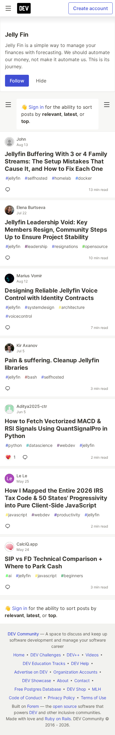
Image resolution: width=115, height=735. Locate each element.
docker (83, 178)
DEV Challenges (45, 654)
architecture (72, 307)
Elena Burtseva (31, 207)
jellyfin (13, 178)
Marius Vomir (29, 275)
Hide (41, 81)
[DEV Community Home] (24, 8)
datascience (39, 445)
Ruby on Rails (58, 718)
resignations (65, 246)
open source (65, 706)
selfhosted (36, 178)
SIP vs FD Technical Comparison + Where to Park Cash (54, 562)
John (21, 139)
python (14, 445)
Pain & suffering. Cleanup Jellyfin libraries (52, 364)
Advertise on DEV (30, 671)
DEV (33, 712)
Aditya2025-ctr (32, 406)
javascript (16, 514)
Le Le (22, 475)
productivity (67, 514)
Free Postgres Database (37, 689)
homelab (61, 178)
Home (18, 654)
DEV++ (73, 654)
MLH (96, 689)
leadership (36, 246)
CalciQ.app (27, 543)
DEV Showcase (36, 680)
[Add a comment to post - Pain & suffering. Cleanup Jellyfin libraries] (9, 388)
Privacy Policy (61, 697)
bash (31, 376)
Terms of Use (93, 697)
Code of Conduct (25, 697)
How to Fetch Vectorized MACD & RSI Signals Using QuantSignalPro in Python (56, 428)
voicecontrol (19, 316)
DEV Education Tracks (44, 663)
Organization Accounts (75, 671)
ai (9, 575)
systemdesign (39, 307)
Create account (90, 8)
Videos (92, 654)
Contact (82, 680)
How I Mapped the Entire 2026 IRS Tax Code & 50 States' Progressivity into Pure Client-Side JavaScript (56, 498)
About (62, 680)
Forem (33, 706)
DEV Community (23, 633)
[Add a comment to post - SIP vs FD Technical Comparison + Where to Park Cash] (9, 587)
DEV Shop (76, 689)
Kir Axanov (27, 345)
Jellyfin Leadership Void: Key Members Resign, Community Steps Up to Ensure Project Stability (56, 230)
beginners (72, 575)
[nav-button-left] (8, 105)
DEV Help (80, 663)
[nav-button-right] (107, 105)
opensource (95, 246)
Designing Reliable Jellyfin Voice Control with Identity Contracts (51, 294)
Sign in (36, 107)
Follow (17, 81)
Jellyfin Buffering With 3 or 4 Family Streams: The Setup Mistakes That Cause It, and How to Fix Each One (56, 161)
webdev (66, 445)
